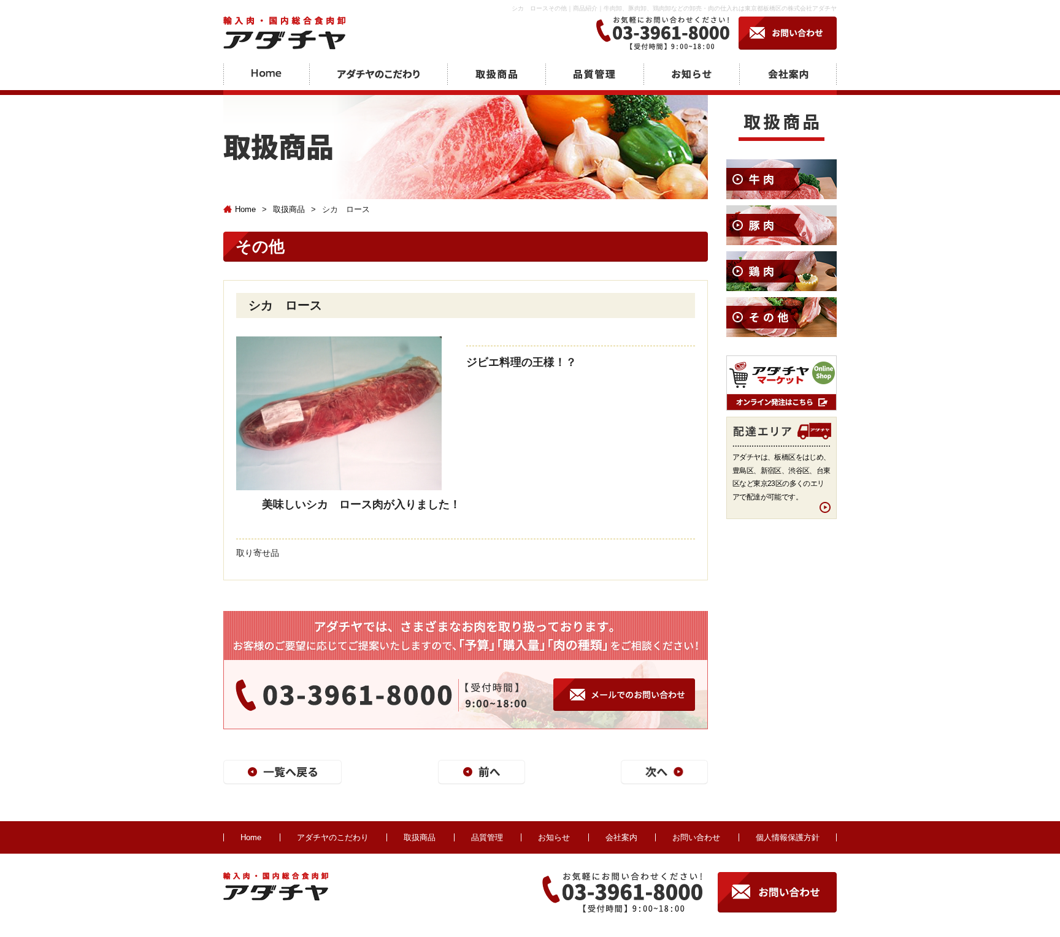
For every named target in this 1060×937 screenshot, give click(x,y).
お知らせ (554, 837)
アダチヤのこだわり (333, 837)
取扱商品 (289, 209)
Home (245, 209)
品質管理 (487, 837)
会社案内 (621, 837)
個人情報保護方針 (788, 837)
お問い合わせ (696, 837)
